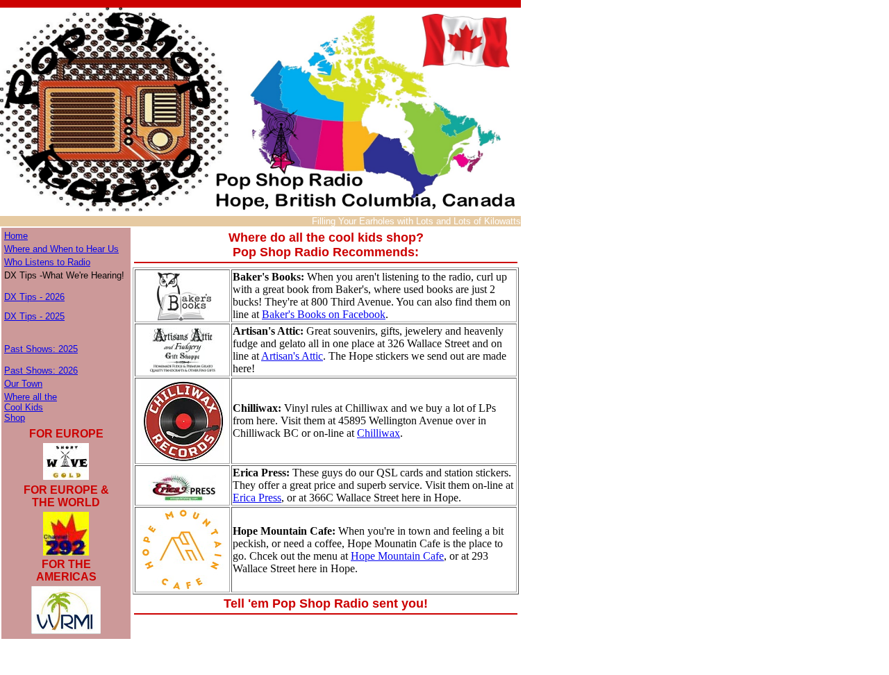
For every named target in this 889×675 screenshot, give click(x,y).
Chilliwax (378, 433)
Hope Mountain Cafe (397, 556)
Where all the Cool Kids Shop (30, 407)
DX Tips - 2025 (34, 316)
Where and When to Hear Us (61, 249)
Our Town (23, 383)
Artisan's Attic (292, 356)
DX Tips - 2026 (34, 297)
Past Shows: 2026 (41, 370)
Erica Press (257, 497)
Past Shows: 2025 (41, 349)
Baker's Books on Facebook (323, 314)
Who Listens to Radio (47, 262)
